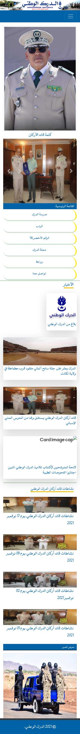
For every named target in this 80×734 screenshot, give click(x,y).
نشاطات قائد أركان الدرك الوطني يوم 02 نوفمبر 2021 (45, 594)
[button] (8, 171)
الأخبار (69, 284)
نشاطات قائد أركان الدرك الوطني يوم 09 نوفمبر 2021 (40, 557)
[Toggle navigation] (71, 16)
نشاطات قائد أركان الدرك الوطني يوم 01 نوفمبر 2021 (40, 632)
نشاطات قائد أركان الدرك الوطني (52, 489)
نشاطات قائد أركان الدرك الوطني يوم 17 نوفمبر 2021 (40, 520)
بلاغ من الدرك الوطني (62, 324)
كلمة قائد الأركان (40, 135)
